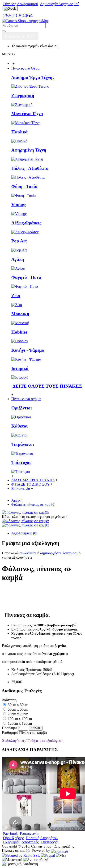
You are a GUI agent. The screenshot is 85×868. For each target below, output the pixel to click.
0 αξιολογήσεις (13, 741)
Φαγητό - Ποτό (26, 277)
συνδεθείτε (28, 553)
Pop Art (19, 240)
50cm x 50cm (17, 709)
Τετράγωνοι (22, 444)
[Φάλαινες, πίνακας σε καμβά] (25, 512)
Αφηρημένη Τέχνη (28, 150)
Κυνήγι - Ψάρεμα (27, 350)
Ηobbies (19, 332)
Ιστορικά (20, 368)
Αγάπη (17, 259)
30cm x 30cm (17, 705)
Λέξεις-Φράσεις (26, 222)
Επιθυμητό (10, 733)
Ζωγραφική (22, 95)
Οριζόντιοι (21, 407)
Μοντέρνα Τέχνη (27, 113)
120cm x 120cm (19, 723)
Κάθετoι (19, 426)
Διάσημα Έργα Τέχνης (32, 77)
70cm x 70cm (17, 714)
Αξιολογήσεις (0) (24, 533)
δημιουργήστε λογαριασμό (60, 553)
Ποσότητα (9, 728)
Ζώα (15, 295)
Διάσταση (9, 700)
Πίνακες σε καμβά (33, 733)
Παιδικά (19, 131)
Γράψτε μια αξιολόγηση (45, 741)
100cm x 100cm (19, 719)
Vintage (18, 204)
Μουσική (20, 313)
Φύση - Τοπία (24, 186)
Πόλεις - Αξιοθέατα (30, 168)
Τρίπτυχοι (21, 462)
